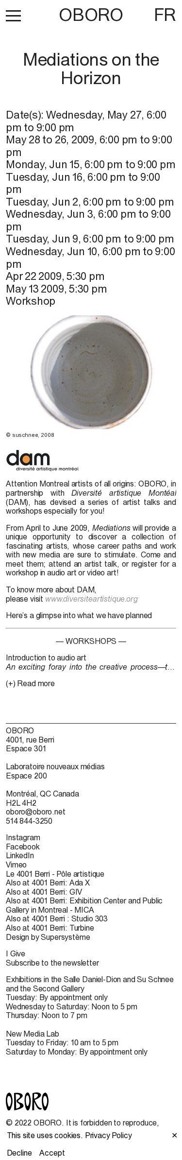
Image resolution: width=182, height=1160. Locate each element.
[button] (13, 15)
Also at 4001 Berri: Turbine (50, 927)
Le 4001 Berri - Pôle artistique (55, 873)
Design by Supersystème (48, 937)
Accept (52, 1152)
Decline (19, 1152)
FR (165, 14)
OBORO (91, 15)
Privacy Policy (108, 1135)
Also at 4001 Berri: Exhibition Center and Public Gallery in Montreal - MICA (84, 905)
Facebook (23, 846)
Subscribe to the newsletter (52, 962)
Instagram (23, 837)
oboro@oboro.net (36, 811)
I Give (15, 953)
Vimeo (16, 864)
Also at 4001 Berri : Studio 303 (57, 918)
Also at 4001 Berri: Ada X (48, 882)
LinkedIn (20, 855)
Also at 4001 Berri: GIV (44, 891)
